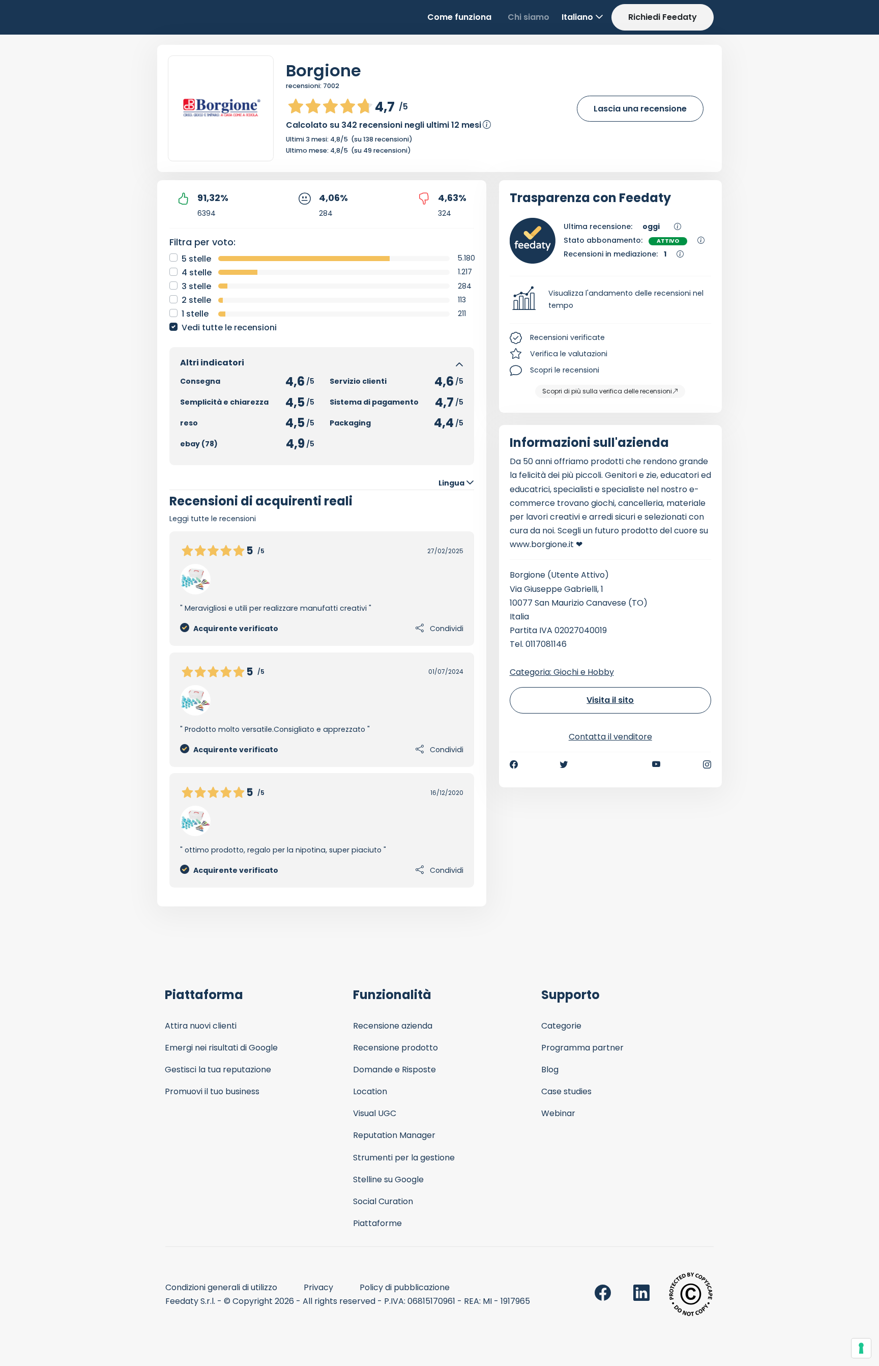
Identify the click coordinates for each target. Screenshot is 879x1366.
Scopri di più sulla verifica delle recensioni (607, 391)
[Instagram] (707, 764)
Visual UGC (374, 1113)
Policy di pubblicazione (405, 1287)
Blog (550, 1069)
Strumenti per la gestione (404, 1157)
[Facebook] (514, 764)
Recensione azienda (392, 1026)
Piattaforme (377, 1223)
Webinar (558, 1113)
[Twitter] (564, 764)
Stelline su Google (388, 1179)
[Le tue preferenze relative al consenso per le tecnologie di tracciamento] (861, 1348)
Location (370, 1091)
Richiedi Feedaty (662, 17)
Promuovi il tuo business (212, 1091)
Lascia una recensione (640, 109)
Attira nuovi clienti (201, 1026)
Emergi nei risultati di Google (221, 1048)
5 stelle (196, 259)
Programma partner (582, 1048)
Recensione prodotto (395, 1048)
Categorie (561, 1026)
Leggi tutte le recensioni (212, 519)
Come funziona (459, 17)
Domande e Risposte (394, 1069)
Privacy (318, 1287)
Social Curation (383, 1201)
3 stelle (196, 286)
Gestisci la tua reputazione (218, 1069)
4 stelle (197, 272)
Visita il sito (610, 700)
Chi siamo (528, 17)
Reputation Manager (394, 1135)
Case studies (566, 1091)
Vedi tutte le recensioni (229, 327)
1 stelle (195, 314)
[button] (611, 299)
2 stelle (196, 300)
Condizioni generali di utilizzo (221, 1287)
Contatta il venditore (610, 737)
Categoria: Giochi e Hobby (562, 672)
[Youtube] (656, 764)
